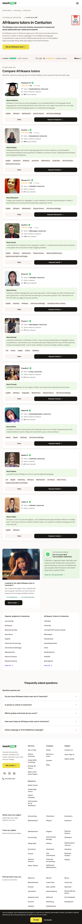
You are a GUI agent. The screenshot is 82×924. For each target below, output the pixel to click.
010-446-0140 (10, 779)
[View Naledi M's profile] (12, 414)
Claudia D (25, 368)
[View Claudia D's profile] (12, 372)
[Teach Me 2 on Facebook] (4, 773)
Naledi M (24, 410)
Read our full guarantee (54, 575)
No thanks (48, 920)
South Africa (7, 10)
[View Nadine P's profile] (12, 459)
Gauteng (17, 10)
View (19, 119)
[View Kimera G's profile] (12, 278)
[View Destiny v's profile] (12, 135)
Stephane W (26, 83)
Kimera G (24, 274)
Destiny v (25, 130)
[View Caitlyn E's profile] (12, 505)
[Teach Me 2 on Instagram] (14, 773)
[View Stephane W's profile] (12, 88)
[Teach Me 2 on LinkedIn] (9, 773)
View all (9, 665)
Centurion (27, 10)
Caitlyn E (24, 502)
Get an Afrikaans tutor (15, 47)
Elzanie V (24, 321)
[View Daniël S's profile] (12, 230)
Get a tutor (12, 603)
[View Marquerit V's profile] (12, 186)
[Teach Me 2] (9, 3)
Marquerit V (25, 180)
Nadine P (24, 455)
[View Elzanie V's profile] (12, 325)
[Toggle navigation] (77, 3)
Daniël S (24, 225)
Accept (36, 920)
